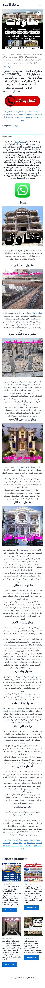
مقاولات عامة (37, 54)
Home (4, 54)
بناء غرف (28, 117)
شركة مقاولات (29, 114)
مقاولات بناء (17, 111)
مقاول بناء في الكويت (27, 467)
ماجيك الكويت (10, 4)
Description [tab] (7, 136)
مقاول (26, 111)
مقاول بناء (19, 141)
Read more (9, 910)
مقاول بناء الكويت (35, 313)
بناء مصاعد (7, 114)
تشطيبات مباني (17, 117)
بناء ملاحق (37, 117)
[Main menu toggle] (40, 4)
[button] (38, 13)
